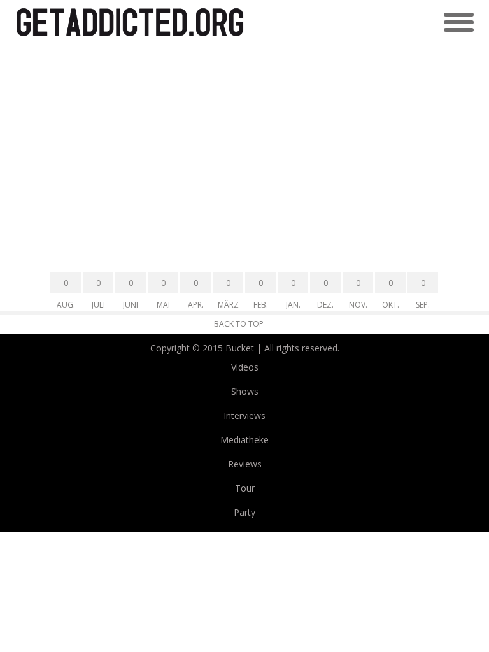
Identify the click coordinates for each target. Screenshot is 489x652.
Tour (245, 488)
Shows (245, 391)
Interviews (244, 415)
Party (244, 512)
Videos (245, 367)
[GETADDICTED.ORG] (129, 22)
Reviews (245, 464)
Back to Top (239, 323)
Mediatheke (244, 440)
